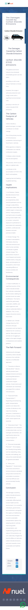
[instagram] (14, 599)
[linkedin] (10, 599)
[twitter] (7, 599)
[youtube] (17, 599)
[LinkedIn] (17, 566)
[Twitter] (17, 563)
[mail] (21, 599)
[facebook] (3, 599)
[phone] (24, 599)
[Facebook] (17, 560)
